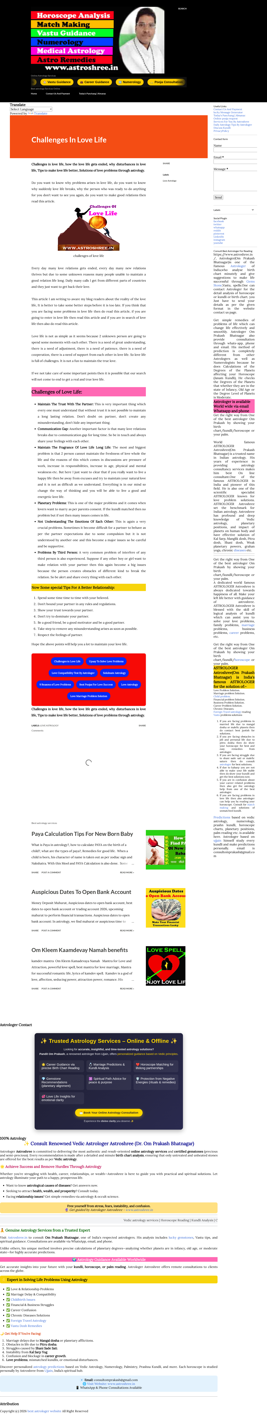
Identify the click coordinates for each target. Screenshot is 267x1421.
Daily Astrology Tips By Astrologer (233, 124)
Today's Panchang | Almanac (92, 93)
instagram (219, 239)
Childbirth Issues (23, 1299)
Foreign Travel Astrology (28, 1320)
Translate (40, 113)
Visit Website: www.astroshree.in (111, 1384)
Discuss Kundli (222, 127)
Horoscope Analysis (164, 82)
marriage (248, 625)
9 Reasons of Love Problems (55, 684)
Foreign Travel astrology (227, 711)
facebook (219, 221)
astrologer (225, 764)
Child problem (222, 696)
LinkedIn (219, 236)
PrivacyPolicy (221, 130)
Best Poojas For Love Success (96, 684)
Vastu (217, 714)
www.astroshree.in (139, 1210)
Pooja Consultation (121, 82)
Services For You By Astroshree (231, 121)
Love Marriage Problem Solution (88, 696)
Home (34, 93)
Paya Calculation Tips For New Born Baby (82, 833)
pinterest (219, 233)
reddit (217, 230)
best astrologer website (44, 1411)
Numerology (84, 82)
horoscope (242, 660)
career (234, 633)
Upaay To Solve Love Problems (106, 661)
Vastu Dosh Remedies (26, 1326)
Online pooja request (226, 118)
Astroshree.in (17, 1237)
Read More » (127, 872)
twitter (218, 224)
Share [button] (166, 163)
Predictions (222, 817)
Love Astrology (129, 684)
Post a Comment (51, 872)
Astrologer (238, 266)
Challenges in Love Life (67, 661)
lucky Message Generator (228, 112)
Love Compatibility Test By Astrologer (73, 672)
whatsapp (219, 227)
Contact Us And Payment (58, 93)
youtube (218, 242)
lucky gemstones (181, 1237)
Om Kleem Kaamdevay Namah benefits (80, 949)
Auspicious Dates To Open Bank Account (81, 891)
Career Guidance (49, 82)
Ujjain (48, 1370)
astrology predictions (49, 1367)
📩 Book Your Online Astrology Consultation (108, 1112)
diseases (240, 550)
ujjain (217, 840)
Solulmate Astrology (114, 672)
